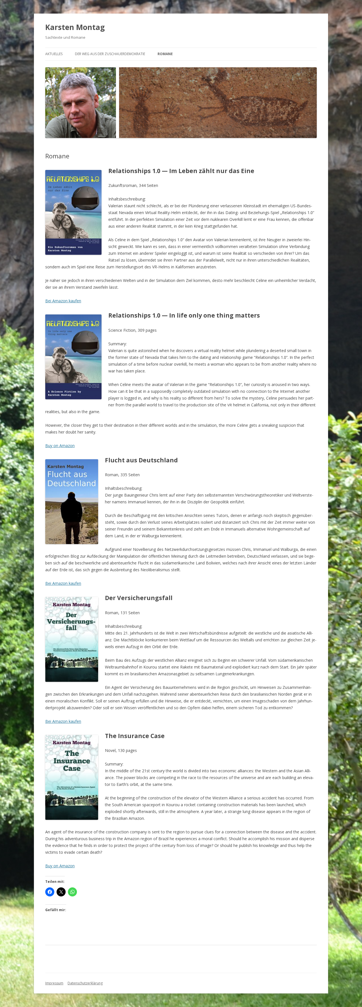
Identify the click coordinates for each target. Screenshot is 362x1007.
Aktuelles (54, 53)
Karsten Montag (75, 27)
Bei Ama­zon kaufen (63, 300)
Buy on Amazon (60, 445)
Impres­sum (54, 983)
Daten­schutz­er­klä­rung (85, 983)
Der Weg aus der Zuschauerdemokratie (110, 53)
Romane (165, 53)
